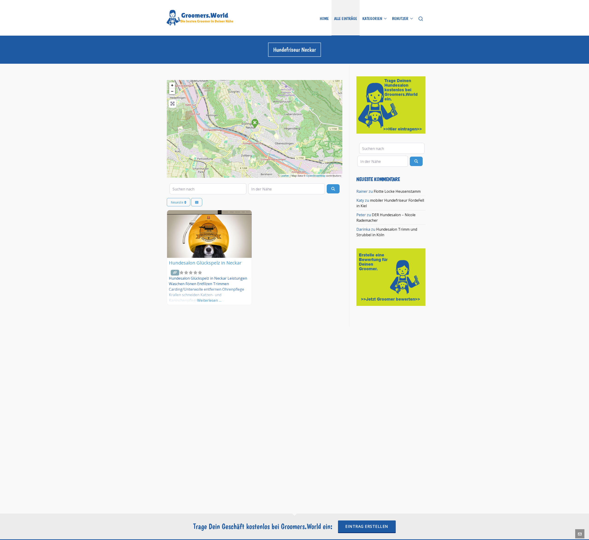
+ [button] (172, 85)
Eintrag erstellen (366, 526)
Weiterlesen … (209, 300)
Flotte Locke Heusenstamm (397, 191)
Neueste (177, 202)
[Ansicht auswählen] (196, 202)
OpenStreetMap (315, 175)
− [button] (172, 91)
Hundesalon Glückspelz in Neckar (205, 263)
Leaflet (285, 175)
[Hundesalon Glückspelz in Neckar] (254, 123)
